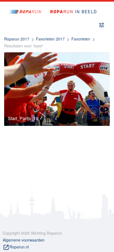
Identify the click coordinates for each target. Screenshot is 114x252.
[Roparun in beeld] (71, 6)
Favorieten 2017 (50, 39)
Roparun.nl (16, 247)
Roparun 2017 (16, 39)
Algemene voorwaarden (24, 240)
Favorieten (80, 39)
